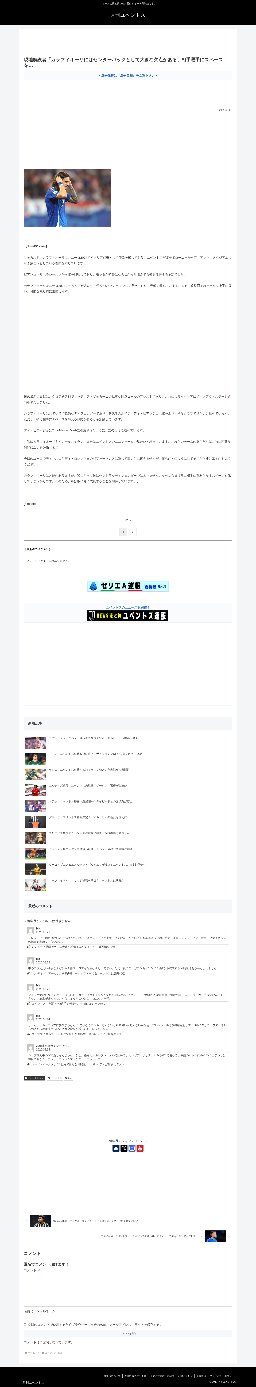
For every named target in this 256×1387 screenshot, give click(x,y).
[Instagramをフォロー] (132, 1148)
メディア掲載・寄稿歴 (162, 1376)
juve (70, 1078)
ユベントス (57, 1078)
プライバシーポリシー (222, 1376)
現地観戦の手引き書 (135, 1376)
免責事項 (201, 1376)
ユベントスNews (36, 1078)
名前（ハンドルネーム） (41, 1311)
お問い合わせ (185, 1376)
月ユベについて (112, 1376)
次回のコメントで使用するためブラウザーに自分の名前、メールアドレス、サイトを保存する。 (95, 1324)
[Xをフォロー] (124, 1148)
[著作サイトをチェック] (116, 1148)
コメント (32, 1270)
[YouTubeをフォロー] (140, 1148)
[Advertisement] (128, 43)
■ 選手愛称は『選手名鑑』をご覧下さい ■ (128, 75)
